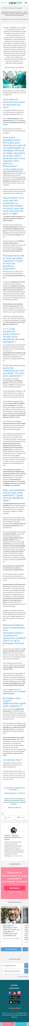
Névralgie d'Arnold (10, 965)
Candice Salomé (23, 19)
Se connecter (21, 1024)
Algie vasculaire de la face (12, 971)
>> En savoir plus (18, 856)
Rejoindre (14, 888)
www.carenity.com (11, 1013)
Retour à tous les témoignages (12, 8)
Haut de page (23, 976)
